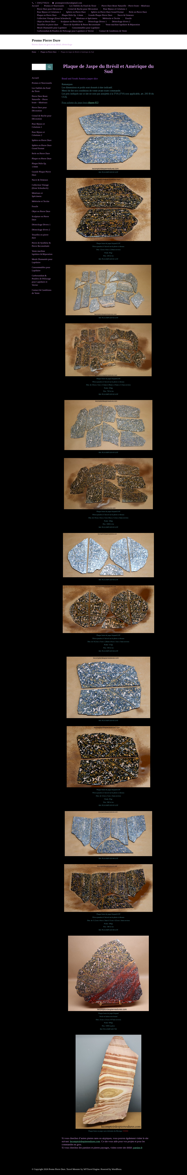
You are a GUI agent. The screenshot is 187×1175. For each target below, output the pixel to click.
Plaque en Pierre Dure (47, 15)
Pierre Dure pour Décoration (50, 9)
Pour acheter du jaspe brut (80, 102)
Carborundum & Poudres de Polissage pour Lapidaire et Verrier (65, 31)
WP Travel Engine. (91, 1169)
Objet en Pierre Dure (46, 21)
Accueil (35, 6)
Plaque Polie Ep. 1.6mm (72, 15)
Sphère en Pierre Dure (76, 12)
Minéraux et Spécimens (86, 18)
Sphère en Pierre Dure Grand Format (107, 12)
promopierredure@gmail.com (68, 3)
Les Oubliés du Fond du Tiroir (82, 6)
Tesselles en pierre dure (47, 24)
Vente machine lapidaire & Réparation (123, 24)
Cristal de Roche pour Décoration (83, 9)
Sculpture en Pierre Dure (72, 21)
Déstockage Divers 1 (97, 21)
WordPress (116, 1169)
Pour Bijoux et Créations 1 (115, 9)
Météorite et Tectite (111, 18)
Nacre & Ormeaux (126, 15)
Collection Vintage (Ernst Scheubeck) (54, 18)
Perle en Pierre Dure (138, 12)
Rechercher (49, 67)
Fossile (128, 18)
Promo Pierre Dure (46, 40)
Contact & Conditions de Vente (113, 31)
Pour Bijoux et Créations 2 (49, 12)
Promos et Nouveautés (54, 6)
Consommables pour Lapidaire (86, 28)
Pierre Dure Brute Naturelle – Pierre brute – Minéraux (126, 6)
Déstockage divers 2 (121, 21)
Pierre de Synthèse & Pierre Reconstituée (81, 24)
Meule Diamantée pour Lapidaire (52, 28)
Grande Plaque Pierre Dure (100, 15)
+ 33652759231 (42, 3)
